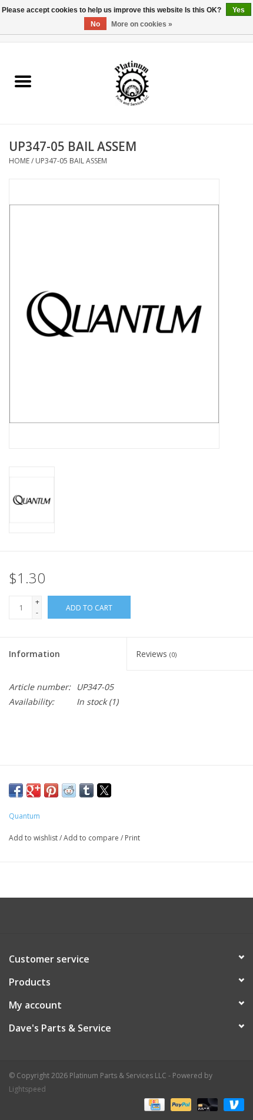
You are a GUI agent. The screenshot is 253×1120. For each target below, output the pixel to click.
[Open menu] (23, 81)
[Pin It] (51, 790)
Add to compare (92, 838)
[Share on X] (104, 790)
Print (132, 838)
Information (34, 653)
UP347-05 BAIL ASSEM (71, 161)
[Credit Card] (153, 1104)
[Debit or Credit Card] (206, 1104)
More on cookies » (141, 24)
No (95, 24)
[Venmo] (231, 1104)
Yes (238, 10)
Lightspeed (27, 1089)
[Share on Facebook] (16, 790)
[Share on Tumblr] (86, 790)
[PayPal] (180, 1104)
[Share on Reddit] (69, 790)
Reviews (156, 653)
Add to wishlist (34, 838)
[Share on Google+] (33, 790)
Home (19, 161)
